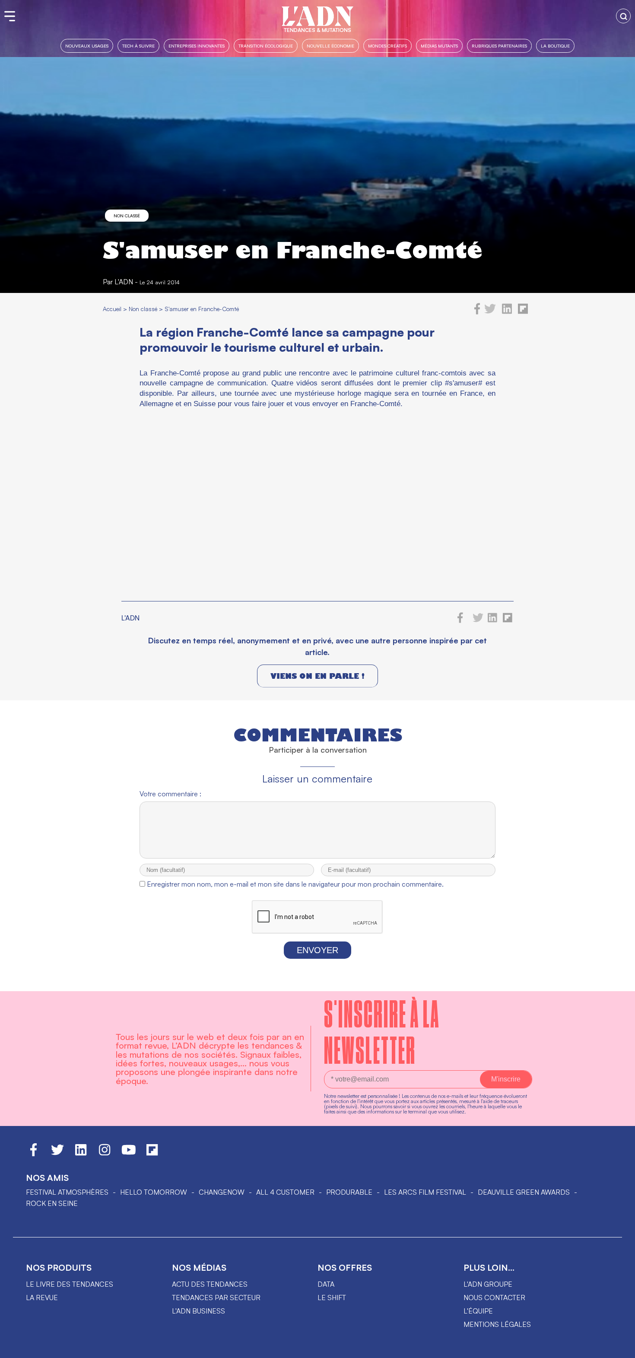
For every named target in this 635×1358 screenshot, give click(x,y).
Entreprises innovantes (196, 45)
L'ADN (123, 281)
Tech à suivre (138, 45)
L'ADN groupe (488, 1284)
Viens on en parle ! (317, 676)
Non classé (127, 215)
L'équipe (478, 1311)
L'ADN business (198, 1311)
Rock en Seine (52, 1203)
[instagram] (104, 1153)
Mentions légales (497, 1324)
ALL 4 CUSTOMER (285, 1192)
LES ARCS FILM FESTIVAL (425, 1192)
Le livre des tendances (69, 1284)
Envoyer (317, 950)
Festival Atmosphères (67, 1192)
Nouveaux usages (86, 45)
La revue (42, 1297)
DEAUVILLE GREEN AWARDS (524, 1192)
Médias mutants (439, 45)
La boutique (555, 45)
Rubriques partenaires (499, 45)
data (326, 1284)
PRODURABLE (349, 1192)
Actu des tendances (210, 1284)
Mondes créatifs (387, 45)
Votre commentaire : (170, 793)
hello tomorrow (153, 1192)
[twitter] (490, 312)
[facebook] (477, 312)
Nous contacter (494, 1297)
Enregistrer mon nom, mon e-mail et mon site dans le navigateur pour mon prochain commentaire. (295, 884)
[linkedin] (507, 312)
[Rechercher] (623, 16)
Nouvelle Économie (330, 45)
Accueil (112, 308)
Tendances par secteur (216, 1297)
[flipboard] (523, 312)
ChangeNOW (221, 1192)
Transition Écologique (265, 45)
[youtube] (128, 1153)
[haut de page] (620, 1347)
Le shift (332, 1297)
